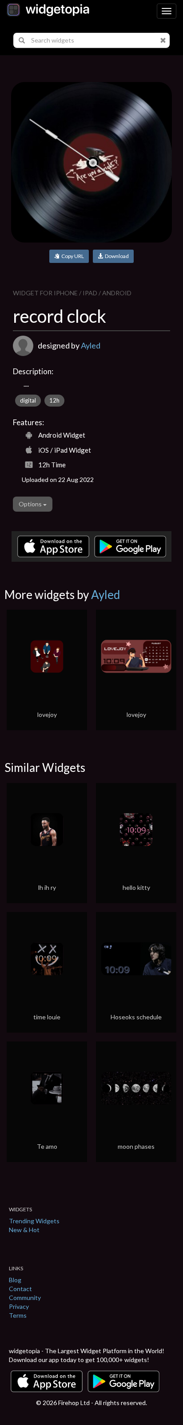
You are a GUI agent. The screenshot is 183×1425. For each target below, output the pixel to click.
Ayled (90, 345)
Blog (15, 1280)
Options (31, 504)
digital (28, 400)
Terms (18, 1315)
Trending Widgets (34, 1221)
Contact (20, 1288)
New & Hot (24, 1229)
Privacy (19, 1306)
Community (25, 1297)
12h (54, 400)
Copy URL (72, 256)
